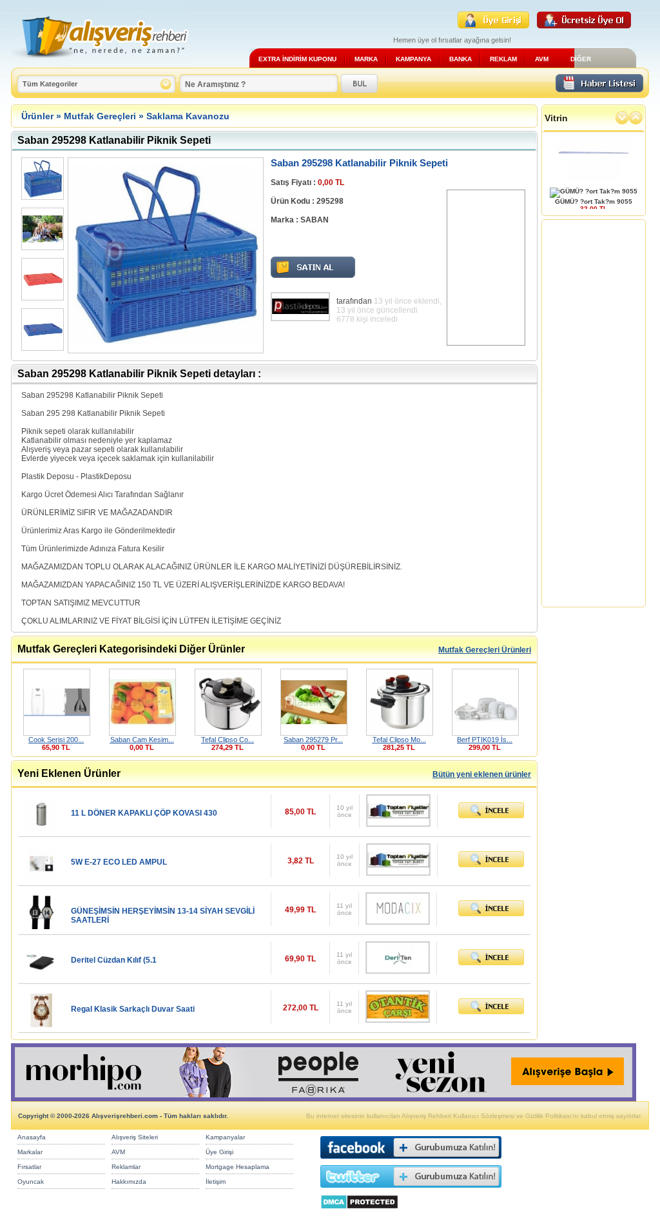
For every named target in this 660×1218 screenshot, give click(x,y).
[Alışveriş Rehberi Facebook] (410, 1161)
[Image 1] (41, 178)
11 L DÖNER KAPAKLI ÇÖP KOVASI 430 (144, 813)
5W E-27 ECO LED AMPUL (119, 862)
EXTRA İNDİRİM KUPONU (297, 59)
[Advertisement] (486, 267)
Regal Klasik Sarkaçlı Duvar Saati (133, 1009)
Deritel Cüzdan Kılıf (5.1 (114, 960)
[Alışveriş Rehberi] (100, 62)
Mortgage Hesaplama (237, 1166)
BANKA (460, 59)
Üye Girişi (219, 1151)
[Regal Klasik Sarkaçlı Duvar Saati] (41, 1023)
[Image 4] (41, 329)
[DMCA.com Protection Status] (359, 1212)
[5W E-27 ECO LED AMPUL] (41, 876)
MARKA (366, 59)
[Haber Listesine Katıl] (599, 88)
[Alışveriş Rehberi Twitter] (410, 1190)
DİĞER (580, 59)
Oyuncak (30, 1181)
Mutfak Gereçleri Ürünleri (484, 649)
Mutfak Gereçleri (100, 116)
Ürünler (37, 116)
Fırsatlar (29, 1166)
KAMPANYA (413, 59)
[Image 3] (41, 279)
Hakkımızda (129, 1181)
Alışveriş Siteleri (135, 1137)
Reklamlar (126, 1166)
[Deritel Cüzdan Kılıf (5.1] (41, 974)
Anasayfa (31, 1137)
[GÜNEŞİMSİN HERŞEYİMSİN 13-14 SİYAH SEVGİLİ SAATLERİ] (41, 925)
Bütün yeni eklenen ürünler (481, 774)
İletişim (216, 1181)
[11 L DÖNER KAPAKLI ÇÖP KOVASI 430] (41, 827)
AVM (541, 59)
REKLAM (503, 59)
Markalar (30, 1151)
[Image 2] (41, 229)
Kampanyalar (225, 1137)
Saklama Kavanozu (187, 116)
